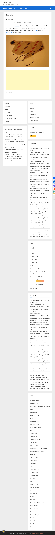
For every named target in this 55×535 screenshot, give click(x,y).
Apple (10, 129)
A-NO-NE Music (34, 400)
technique (19, 156)
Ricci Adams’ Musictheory (37, 502)
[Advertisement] (27, 80)
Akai (6, 129)
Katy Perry (11, 139)
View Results (39, 284)
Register (32, 108)
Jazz (7, 139)
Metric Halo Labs (34, 484)
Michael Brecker (15, 141)
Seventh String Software (36, 514)
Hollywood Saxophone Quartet (38, 448)
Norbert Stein (33, 493)
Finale (17, 134)
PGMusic (18, 145)
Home (10, 8)
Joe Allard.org (34, 472)
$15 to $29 (34, 259)
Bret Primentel (34, 418)
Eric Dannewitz (34, 433)
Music (22, 141)
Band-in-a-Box (18, 129)
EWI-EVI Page (33, 442)
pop (23, 144)
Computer (16, 132)
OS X (15, 145)
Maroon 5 (7, 141)
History (7, 136)
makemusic (20, 139)
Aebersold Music (34, 403)
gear (21, 134)
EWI (14, 134)
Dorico (32, 430)
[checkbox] (3, 531)
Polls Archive (33, 288)
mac (15, 139)
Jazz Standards (34, 457)
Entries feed (33, 114)
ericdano (20, 22)
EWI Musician (33, 436)
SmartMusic (17, 154)
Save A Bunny (34, 508)
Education (8, 134)
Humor (11, 136)
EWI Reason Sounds (35, 439)
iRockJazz (32, 454)
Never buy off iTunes (37, 269)
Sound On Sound (34, 521)
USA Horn (32, 527)
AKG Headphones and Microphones (40, 406)
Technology (8, 158)
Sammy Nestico (34, 505)
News (6, 109)
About (5, 8)
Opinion (10, 145)
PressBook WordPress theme (38, 533)
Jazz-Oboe (33, 466)
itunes (20, 136)
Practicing (8, 147)
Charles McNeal (34, 424)
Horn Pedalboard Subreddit (37, 451)
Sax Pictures (33, 511)
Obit (6, 145)
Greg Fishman (34, 445)
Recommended (10, 150)
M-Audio (32, 478)
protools (12, 147)
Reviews (7, 112)
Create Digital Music (35, 427)
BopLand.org (33, 412)
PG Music (32, 496)
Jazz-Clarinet (33, 460)
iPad (15, 136)
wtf (11, 161)
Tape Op (32, 524)
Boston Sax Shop (34, 415)
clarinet (36, 30)
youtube (15, 161)
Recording (19, 150)
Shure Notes (33, 517)
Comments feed (34, 117)
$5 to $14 (34, 262)
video (20, 158)
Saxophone (8, 152)
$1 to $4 (34, 266)
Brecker (11, 132)
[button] (54, 178)
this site (17, 26)
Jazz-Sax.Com (7, 2)
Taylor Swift (13, 156)
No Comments (28, 22)
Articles (25, 8)
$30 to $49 (35, 256)
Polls (20, 8)
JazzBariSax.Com (34, 469)
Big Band (7, 132)
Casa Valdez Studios (35, 421)
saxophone (9, 32)
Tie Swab (9, 19)
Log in (31, 111)
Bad (14, 129)
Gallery (15, 8)
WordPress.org (34, 120)
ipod (18, 136)
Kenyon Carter (34, 475)
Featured (7, 106)
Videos (7, 121)
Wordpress (7, 161)
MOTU (31, 490)
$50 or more (35, 253)
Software (7, 156)
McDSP (32, 481)
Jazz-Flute (33, 463)
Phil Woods (33, 499)
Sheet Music (8, 115)
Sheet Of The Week (10, 118)
